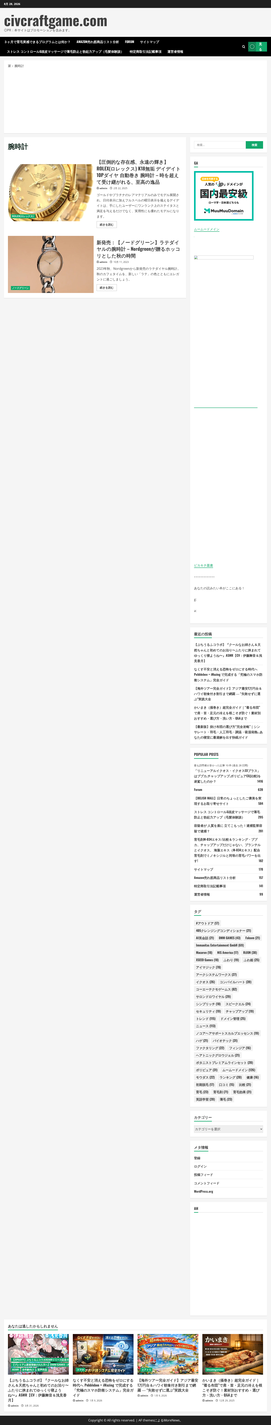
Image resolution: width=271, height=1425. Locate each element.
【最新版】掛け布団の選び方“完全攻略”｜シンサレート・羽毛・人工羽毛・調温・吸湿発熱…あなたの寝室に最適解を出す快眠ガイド (228, 732)
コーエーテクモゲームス (216, 989)
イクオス (205, 981)
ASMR (15, 1369)
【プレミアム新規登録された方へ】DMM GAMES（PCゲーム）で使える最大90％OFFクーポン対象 (65, 1364)
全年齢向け (28, 1369)
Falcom (252, 937)
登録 (197, 1157)
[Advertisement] (135, 100)
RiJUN (250, 952)
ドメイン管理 (232, 1018)
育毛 (202, 1091)
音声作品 (42, 1369)
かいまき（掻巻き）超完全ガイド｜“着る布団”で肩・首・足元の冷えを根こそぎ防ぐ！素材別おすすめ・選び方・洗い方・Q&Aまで (227, 712)
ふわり (231, 959)
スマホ (80, 1369)
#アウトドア (207, 923)
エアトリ (146, 1369)
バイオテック (225, 1040)
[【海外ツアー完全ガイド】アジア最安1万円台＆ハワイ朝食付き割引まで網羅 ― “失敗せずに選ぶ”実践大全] (167, 1354)
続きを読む (108, 225)
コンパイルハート (235, 981)
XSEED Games (207, 959)
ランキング (231, 1077)
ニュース (205, 1025)
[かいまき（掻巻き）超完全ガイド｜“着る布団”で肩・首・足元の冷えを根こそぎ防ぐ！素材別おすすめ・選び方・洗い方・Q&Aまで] (232, 1354)
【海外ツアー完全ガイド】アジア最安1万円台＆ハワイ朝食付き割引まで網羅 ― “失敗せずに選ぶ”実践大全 (228, 693)
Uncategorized (215, 1369)
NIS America (227, 952)
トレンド (205, 1018)
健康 (253, 1077)
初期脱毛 (205, 1084)
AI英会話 (205, 937)
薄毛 (226, 1099)
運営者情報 (175, 51)
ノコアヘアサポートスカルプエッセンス (227, 1033)
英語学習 (205, 1099)
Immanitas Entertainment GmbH (220, 945)
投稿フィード (203, 1174)
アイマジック (208, 967)
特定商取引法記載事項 (145, 51)
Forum (129, 41)
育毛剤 (220, 1091)
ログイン (200, 1166)
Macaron (204, 952)
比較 (245, 1084)
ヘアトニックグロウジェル (218, 1055)
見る (260, 47)
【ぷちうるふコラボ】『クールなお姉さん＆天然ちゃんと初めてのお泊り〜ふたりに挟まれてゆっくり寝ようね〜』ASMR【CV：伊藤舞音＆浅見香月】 (38, 1390)
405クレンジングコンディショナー (223, 930)
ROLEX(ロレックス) (23, 216)
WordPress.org (203, 1191)
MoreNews (172, 1420)
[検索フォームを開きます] (243, 47)
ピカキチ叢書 (203, 565)
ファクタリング (210, 1047)
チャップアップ (240, 1011)
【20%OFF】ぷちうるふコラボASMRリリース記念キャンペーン (46, 1359)
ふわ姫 (251, 959)
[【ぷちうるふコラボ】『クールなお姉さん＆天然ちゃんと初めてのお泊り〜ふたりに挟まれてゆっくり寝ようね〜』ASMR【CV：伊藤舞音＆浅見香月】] (38, 1354)
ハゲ (202, 1040)
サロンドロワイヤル (213, 996)
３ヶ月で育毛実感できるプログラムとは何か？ (37, 41)
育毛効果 (242, 1091)
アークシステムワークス (216, 974)
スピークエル (238, 1003)
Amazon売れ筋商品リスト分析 (98, 41)
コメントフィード (206, 1183)
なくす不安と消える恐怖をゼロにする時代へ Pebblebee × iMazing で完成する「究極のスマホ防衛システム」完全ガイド (228, 674)
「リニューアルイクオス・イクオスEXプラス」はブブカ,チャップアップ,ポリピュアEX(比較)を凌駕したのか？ (227, 776)
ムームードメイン (206, 229)
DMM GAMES (229, 937)
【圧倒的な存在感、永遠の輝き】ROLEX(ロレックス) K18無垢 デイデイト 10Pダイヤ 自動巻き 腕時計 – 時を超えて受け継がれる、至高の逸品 (51, 192)
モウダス (205, 1077)
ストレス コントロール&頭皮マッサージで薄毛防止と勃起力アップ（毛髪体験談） (65, 51)
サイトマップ (149, 41)
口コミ (226, 1084)
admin (103, 188)
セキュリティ (208, 1011)
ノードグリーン (20, 288)
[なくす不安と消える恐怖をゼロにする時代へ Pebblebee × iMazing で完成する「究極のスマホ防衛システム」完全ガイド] (103, 1354)
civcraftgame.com (55, 19)
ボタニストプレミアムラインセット (224, 1062)
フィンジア (240, 1047)
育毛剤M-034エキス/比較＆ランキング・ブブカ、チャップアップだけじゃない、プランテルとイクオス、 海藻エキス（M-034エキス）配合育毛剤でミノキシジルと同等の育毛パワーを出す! (227, 850)
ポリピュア (206, 1069)
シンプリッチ (208, 1003)
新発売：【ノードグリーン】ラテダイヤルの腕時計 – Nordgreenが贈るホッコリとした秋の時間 (51, 264)
